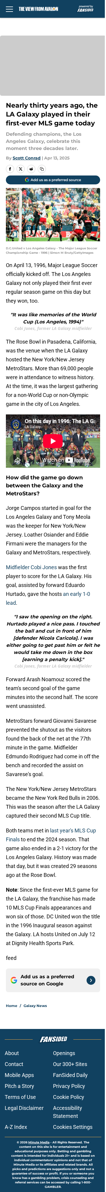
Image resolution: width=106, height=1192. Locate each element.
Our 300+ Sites (70, 1064)
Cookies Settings (72, 1127)
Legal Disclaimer (24, 1108)
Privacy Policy (69, 1086)
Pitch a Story (19, 1086)
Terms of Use (20, 1097)
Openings (64, 1053)
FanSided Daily (70, 1075)
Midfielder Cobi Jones (31, 567)
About (12, 1053)
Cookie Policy (68, 1097)
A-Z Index (16, 1127)
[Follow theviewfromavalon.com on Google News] (91, 980)
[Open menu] (9, 8)
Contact (14, 1064)
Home (11, 1005)
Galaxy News (35, 1005)
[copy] (42, 169)
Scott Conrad (27, 158)
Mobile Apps (19, 1075)
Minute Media (38, 1142)
